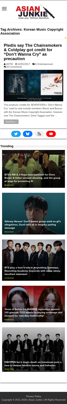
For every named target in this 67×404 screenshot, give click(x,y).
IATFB (9, 64)
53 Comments (14, 66)
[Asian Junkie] (33, 11)
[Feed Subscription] (66, 37)
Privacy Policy (33, 396)
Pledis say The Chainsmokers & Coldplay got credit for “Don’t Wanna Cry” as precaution (33, 52)
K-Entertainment (44, 64)
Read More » (11, 122)
